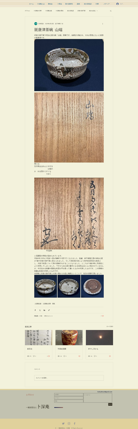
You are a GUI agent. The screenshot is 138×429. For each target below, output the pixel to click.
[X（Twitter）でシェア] (40, 310)
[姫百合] (38, 337)
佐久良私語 (70, 11)
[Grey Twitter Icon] (63, 423)
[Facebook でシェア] (35, 310)
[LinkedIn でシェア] (44, 310)
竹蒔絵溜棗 (62, 349)
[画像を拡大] (45, 286)
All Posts (27, 11)
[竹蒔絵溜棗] (69, 337)
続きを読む (92, 11)
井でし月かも (93, 349)
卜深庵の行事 (37, 11)
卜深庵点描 (48, 11)
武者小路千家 (81, 11)
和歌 (53, 303)
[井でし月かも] (99, 337)
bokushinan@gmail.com (105, 392)
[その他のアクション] (102, 24)
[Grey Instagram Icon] (69, 423)
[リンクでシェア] (49, 310)
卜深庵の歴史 (59, 11)
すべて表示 (110, 326)
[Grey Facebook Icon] (74, 423)
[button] (111, 11)
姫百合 (29, 349)
